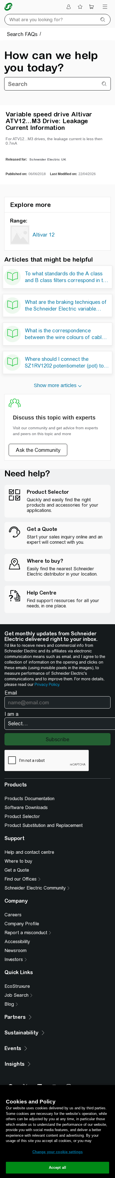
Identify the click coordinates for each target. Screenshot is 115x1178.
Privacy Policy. (47, 684)
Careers (12, 914)
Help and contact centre (29, 852)
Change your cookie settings (57, 1152)
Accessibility (17, 941)
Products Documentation (29, 798)
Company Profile (21, 923)
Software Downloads (26, 807)
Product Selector (22, 816)
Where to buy (18, 861)
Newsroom (15, 950)
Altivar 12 (43, 235)
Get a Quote (16, 870)
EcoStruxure (17, 986)
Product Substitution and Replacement (43, 825)
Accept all (57, 1167)
